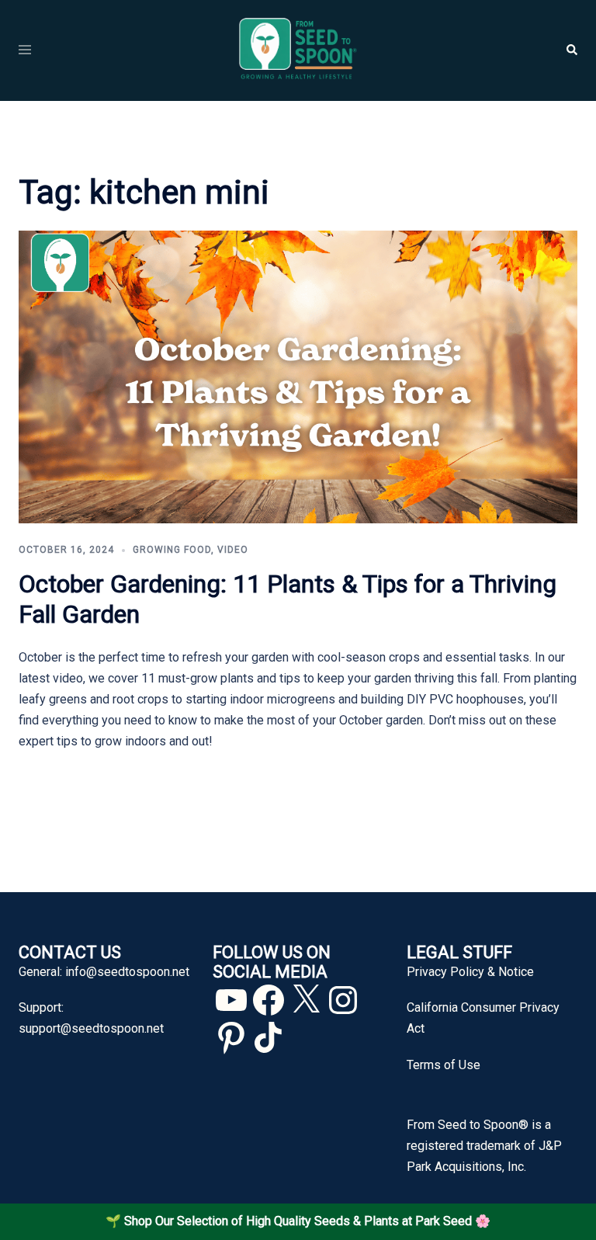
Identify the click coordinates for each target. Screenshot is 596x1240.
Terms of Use (443, 1065)
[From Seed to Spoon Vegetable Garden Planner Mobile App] (298, 49)
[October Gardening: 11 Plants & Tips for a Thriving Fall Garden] (298, 376)
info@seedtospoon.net (127, 971)
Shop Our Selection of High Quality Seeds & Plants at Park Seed (298, 1221)
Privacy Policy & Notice (470, 971)
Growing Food (172, 549)
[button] (571, 50)
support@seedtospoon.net (91, 1028)
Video (232, 549)
